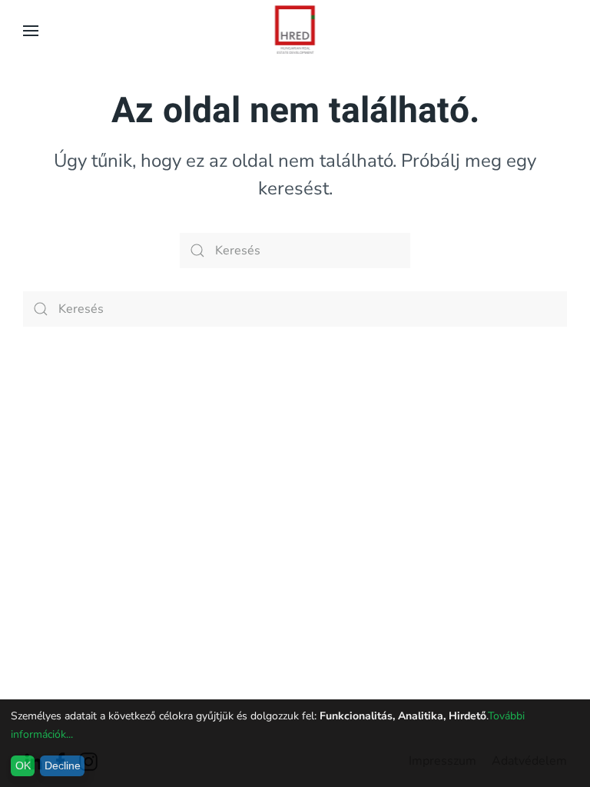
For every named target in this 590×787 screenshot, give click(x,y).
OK (23, 765)
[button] (30, 30)
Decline (63, 765)
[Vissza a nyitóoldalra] (295, 30)
